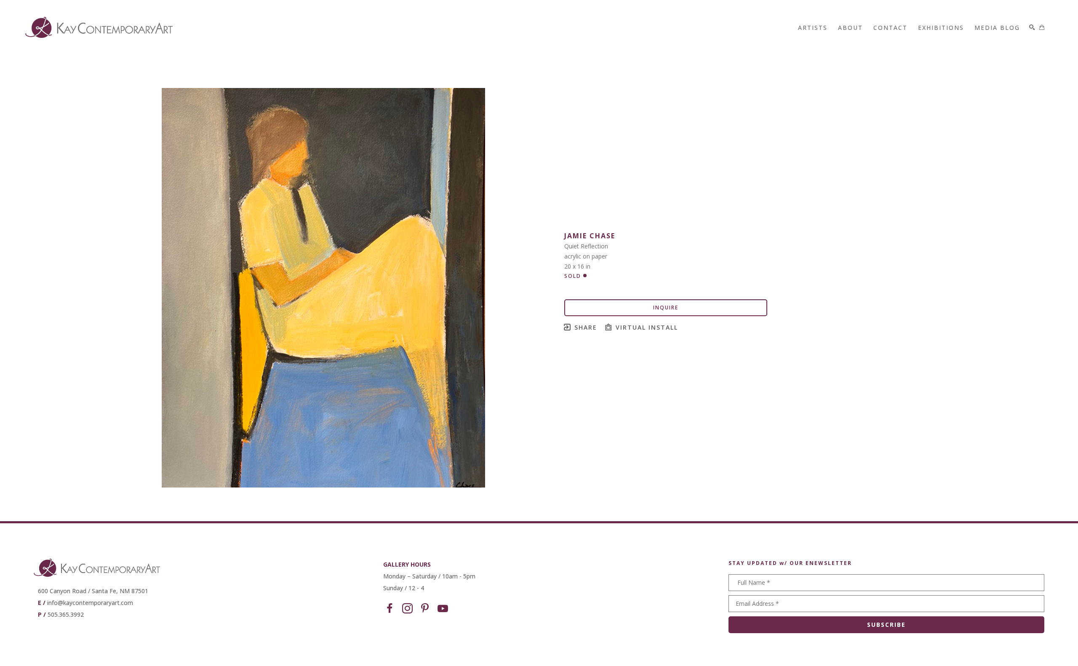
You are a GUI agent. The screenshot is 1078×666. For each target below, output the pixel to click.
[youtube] (442, 608)
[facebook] (389, 608)
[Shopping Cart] (1041, 27)
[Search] (1032, 27)
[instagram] (407, 608)
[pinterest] (425, 608)
